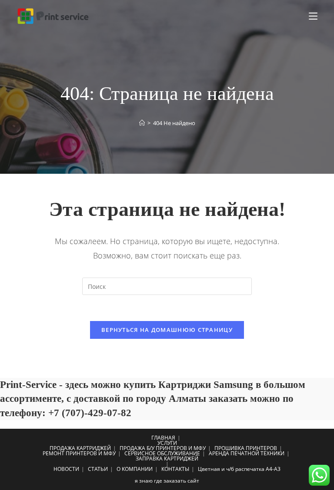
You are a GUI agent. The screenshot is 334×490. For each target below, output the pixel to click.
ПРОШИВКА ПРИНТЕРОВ (245, 448)
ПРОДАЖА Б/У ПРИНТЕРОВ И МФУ (163, 448)
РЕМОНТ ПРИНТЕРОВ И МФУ (79, 453)
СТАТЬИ (98, 469)
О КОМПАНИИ (135, 469)
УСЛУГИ (167, 443)
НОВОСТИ (66, 469)
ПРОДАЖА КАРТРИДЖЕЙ (80, 448)
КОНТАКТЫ (175, 469)
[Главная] (142, 123)
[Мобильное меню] (313, 16)
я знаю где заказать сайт (167, 480)
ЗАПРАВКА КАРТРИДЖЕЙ (167, 458)
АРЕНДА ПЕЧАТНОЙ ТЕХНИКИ (246, 453)
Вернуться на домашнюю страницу (167, 330)
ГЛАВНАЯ (163, 437)
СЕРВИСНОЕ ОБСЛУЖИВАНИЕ (162, 453)
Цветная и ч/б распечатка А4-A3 (239, 469)
